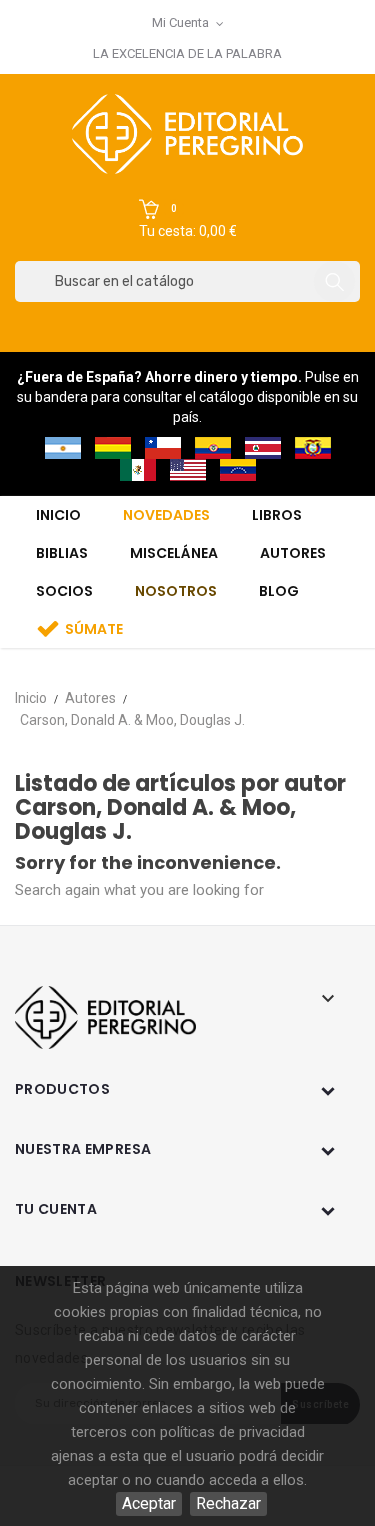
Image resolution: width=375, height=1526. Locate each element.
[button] (188, 220)
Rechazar (228, 1503)
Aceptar (149, 1503)
